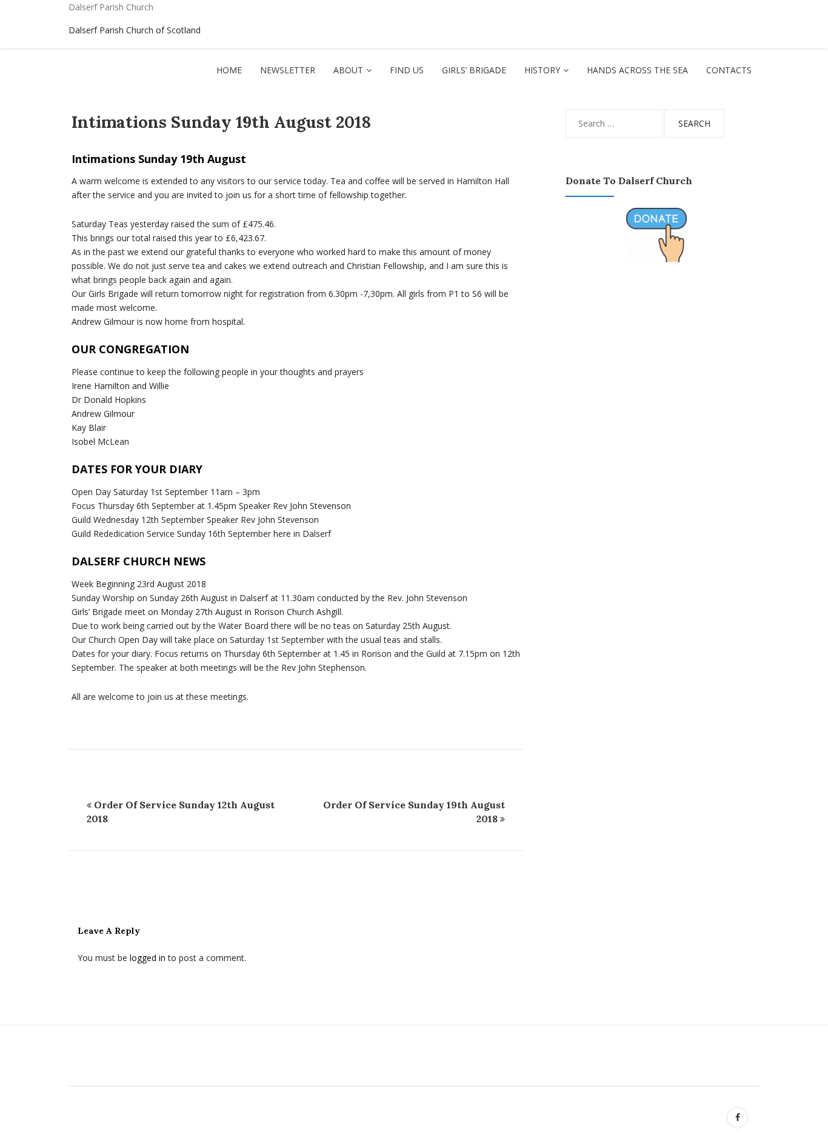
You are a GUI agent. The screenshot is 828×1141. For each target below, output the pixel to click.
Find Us (407, 70)
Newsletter (287, 70)
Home (229, 70)
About (348, 70)
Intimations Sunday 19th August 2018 (221, 121)
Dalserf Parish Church (110, 7)
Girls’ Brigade (474, 70)
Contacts (729, 70)
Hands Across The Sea (637, 70)
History (542, 70)
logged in (147, 957)
